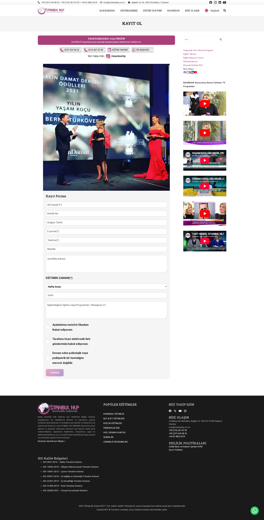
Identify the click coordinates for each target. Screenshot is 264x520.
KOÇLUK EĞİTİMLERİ (112, 423)
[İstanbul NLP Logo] (51, 10)
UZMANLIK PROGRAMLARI (115, 442)
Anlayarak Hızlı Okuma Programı (198, 50)
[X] (175, 411)
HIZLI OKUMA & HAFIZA (114, 432)
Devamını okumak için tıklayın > (51, 441)
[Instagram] (215, 2)
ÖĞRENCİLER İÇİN (111, 428)
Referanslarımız (190, 61)
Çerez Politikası (176, 450)
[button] (117, 10)
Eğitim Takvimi (189, 54)
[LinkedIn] (219, 2)
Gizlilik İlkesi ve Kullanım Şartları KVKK (186, 446)
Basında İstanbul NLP (193, 65)
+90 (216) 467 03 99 (178, 430)
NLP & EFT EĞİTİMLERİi (113, 418)
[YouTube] (224, 2)
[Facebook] (210, 2)
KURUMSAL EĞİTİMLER (113, 414)
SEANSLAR (108, 437)
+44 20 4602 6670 (177, 436)
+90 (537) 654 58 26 (178, 433)
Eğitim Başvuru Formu (193, 58)
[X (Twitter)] (190, 73)
